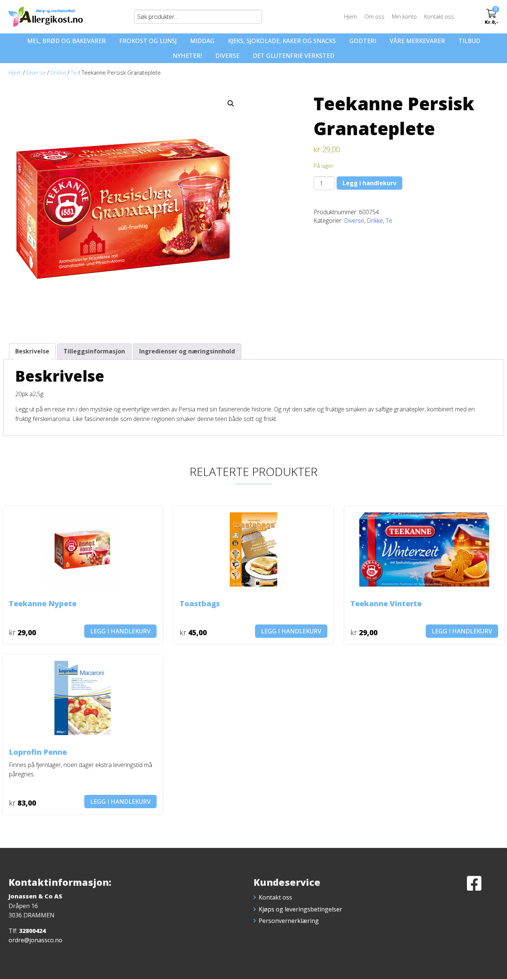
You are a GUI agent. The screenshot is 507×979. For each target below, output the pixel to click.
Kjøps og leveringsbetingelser (300, 909)
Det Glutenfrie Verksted (293, 56)
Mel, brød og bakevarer (66, 41)
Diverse (227, 56)
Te (74, 72)
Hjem (350, 16)
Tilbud (469, 41)
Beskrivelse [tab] (32, 351)
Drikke (58, 72)
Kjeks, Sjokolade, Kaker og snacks (282, 41)
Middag (202, 41)
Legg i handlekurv (369, 183)
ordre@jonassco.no (35, 940)
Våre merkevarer (417, 41)
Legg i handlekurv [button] (120, 631)
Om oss (374, 16)
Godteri (362, 41)
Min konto (404, 16)
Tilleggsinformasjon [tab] (94, 351)
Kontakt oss (439, 16)
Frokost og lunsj (148, 41)
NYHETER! (187, 56)
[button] (231, 103)
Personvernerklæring (289, 921)
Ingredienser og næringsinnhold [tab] (187, 351)
